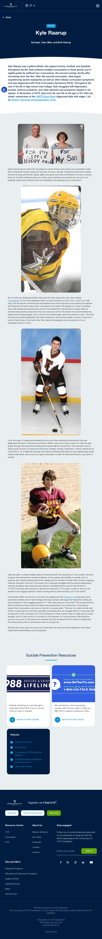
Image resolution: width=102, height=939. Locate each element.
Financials (36, 842)
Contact (36, 852)
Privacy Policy (51, 932)
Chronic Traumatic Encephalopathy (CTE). (33, 100)
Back (8, 18)
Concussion (10, 837)
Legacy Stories (12, 879)
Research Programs (14, 869)
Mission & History (40, 832)
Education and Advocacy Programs (21, 874)
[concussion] (13, 6)
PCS (7, 842)
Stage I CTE (69, 597)
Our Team (36, 837)
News (7, 889)
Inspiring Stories (12, 884)
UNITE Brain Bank (46, 97)
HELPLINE (12, 813)
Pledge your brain (33, 813)
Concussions (14, 301)
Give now (54, 813)
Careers (35, 847)
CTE (7, 832)
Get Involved (11, 894)
